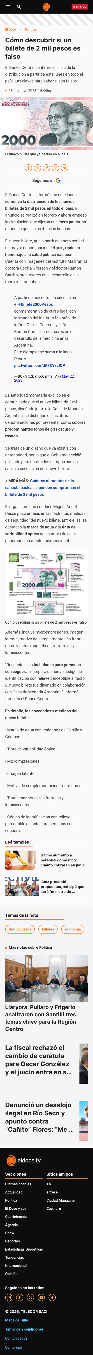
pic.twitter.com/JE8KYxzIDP (39, 365)
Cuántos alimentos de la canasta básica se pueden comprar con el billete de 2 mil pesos (42, 487)
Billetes (48, 929)
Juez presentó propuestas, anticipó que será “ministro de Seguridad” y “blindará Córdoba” (63, 891)
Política (30, 29)
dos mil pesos (20, 929)
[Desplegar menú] (8, 7)
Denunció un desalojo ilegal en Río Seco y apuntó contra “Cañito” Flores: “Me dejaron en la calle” (39, 1121)
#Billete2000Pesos (35, 304)
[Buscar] (19, 6)
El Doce (10, 29)
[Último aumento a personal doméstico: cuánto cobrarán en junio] (22, 860)
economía (73, 929)
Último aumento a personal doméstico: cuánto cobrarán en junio (63, 860)
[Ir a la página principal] (46, 7)
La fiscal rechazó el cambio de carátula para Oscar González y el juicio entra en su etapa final (38, 1064)
